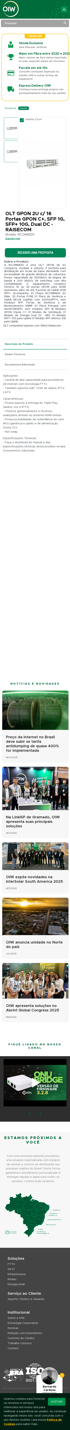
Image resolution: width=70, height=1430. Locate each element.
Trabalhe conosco (20, 1343)
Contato (13, 1348)
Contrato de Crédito (21, 1338)
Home (23, 108)
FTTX (11, 1264)
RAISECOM (12, 239)
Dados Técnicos (15, 354)
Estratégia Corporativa (23, 1323)
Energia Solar (16, 1284)
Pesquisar (11, 23)
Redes (12, 1279)
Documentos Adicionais (20, 365)
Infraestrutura (17, 1274)
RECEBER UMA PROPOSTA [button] (35, 252)
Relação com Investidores (25, 1333)
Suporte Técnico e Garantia (26, 1299)
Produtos (10, 108)
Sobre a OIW (16, 1318)
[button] (29, 1114)
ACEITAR (57, 1401)
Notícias (13, 1328)
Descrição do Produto (19, 344)
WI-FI (11, 1269)
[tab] (35, 344)
